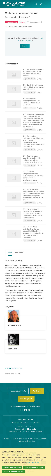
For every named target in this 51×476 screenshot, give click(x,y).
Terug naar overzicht (14, 368)
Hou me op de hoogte (18, 391)
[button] (45, 4)
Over (10, 252)
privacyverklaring (32, 462)
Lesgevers (19, 252)
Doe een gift (25, 399)
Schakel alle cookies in (12, 467)
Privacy (6, 438)
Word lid (36, 391)
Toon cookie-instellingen (34, 467)
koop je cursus (27, 41)
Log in (24, 46)
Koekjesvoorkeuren (20, 438)
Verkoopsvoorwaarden (38, 438)
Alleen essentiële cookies (13, 471)
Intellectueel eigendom (27, 441)
